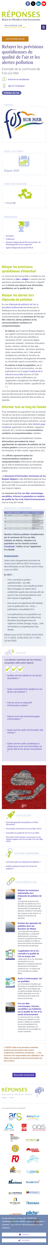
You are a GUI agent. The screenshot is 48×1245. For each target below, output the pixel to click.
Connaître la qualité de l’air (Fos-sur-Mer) (22, 833)
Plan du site (19, 1094)
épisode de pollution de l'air (23, 304)
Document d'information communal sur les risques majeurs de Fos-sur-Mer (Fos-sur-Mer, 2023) (24, 839)
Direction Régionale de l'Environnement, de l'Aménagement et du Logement (23, 243)
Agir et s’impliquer (16, 86)
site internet (34, 424)
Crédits (11, 1098)
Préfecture (10, 239)
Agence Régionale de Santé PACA (19, 248)
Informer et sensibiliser (18, 79)
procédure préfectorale (12, 307)
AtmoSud (10, 236)
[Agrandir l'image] (24, 520)
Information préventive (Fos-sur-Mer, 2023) (23, 829)
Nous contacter (7, 1094)
